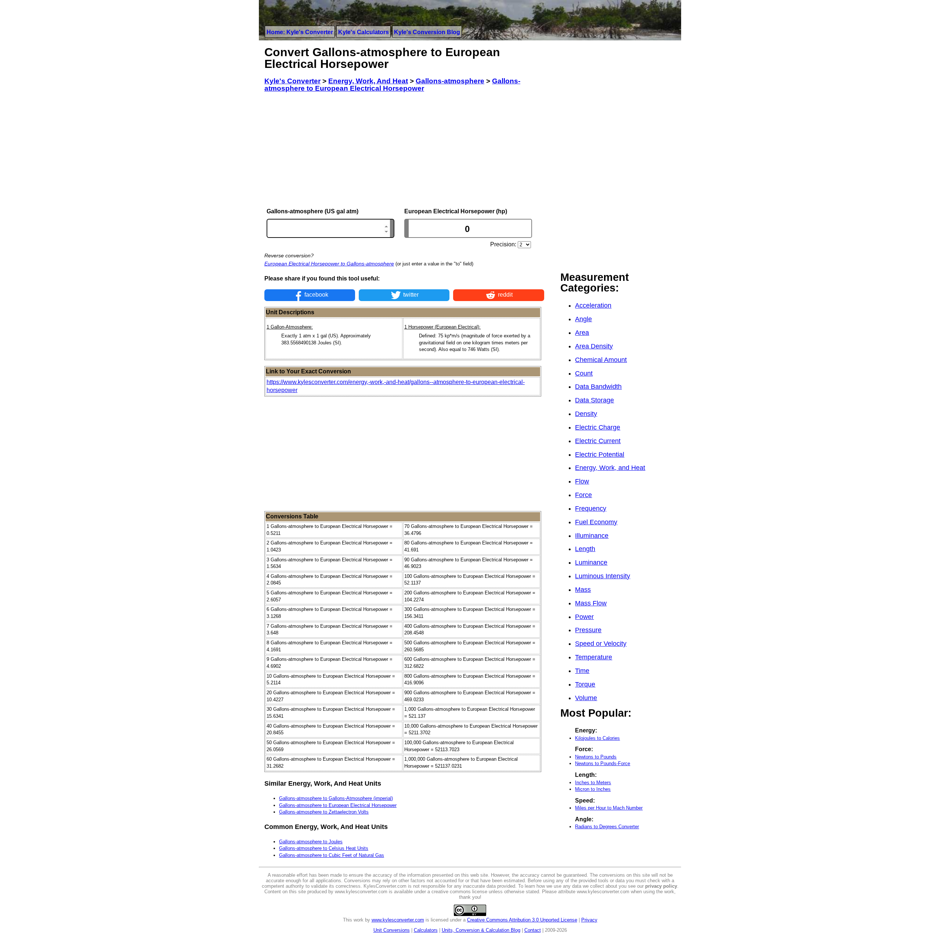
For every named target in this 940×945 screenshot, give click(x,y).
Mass (583, 589)
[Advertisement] (404, 150)
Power (584, 616)
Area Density (594, 346)
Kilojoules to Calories (597, 738)
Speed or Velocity (600, 643)
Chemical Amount (601, 359)
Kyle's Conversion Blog (427, 32)
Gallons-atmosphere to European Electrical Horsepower (338, 805)
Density (586, 413)
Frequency (590, 508)
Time (582, 670)
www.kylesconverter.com (398, 920)
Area (582, 332)
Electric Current (598, 441)
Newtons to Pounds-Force (602, 763)
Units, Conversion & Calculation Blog (481, 930)
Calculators (426, 930)
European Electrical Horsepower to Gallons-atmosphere (329, 264)
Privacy (589, 920)
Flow (582, 481)
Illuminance (591, 535)
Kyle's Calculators (363, 32)
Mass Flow (591, 603)
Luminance (591, 562)
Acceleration (593, 305)
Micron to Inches (593, 789)
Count (584, 373)
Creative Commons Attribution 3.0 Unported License (522, 920)
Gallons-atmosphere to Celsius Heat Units (323, 848)
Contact (532, 930)
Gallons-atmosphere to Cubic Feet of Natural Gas (331, 855)
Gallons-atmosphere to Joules (311, 841)
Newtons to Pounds (596, 757)
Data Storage (594, 400)
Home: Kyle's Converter (300, 32)
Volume (586, 698)
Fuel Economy (596, 522)
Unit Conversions (391, 930)
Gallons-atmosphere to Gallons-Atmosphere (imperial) (336, 798)
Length (585, 549)
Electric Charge (597, 427)
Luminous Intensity (602, 576)
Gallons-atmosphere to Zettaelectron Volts (324, 812)
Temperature (593, 657)
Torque (585, 684)
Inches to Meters (593, 782)
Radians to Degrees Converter (607, 826)
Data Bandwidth (598, 386)
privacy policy (661, 886)
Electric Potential (599, 454)
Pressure (588, 630)
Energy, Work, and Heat (610, 467)
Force (583, 495)
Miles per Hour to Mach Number (609, 808)
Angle (583, 319)
